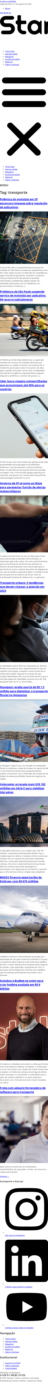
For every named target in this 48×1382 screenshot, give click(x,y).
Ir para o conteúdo (8, 1)
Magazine (9, 56)
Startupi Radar (11, 54)
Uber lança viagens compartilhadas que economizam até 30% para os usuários (23, 385)
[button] (24, 116)
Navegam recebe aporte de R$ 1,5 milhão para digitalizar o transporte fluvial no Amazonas (24, 691)
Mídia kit (9, 62)
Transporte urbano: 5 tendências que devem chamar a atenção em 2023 (22, 586)
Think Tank (9, 51)
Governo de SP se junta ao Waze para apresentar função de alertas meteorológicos (23, 487)
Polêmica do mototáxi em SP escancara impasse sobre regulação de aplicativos (23, 203)
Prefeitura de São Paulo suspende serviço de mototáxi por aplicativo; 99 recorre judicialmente (23, 295)
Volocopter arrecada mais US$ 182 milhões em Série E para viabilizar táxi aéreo (22, 788)
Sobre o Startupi (12, 64)
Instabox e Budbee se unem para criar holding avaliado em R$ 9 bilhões (21, 984)
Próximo (4, 1176)
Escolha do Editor (12, 59)
